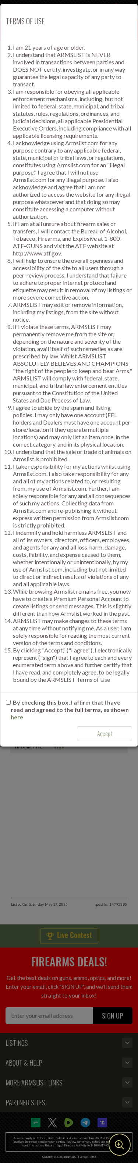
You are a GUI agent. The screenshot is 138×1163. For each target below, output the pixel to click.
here (17, 716)
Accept (104, 733)
